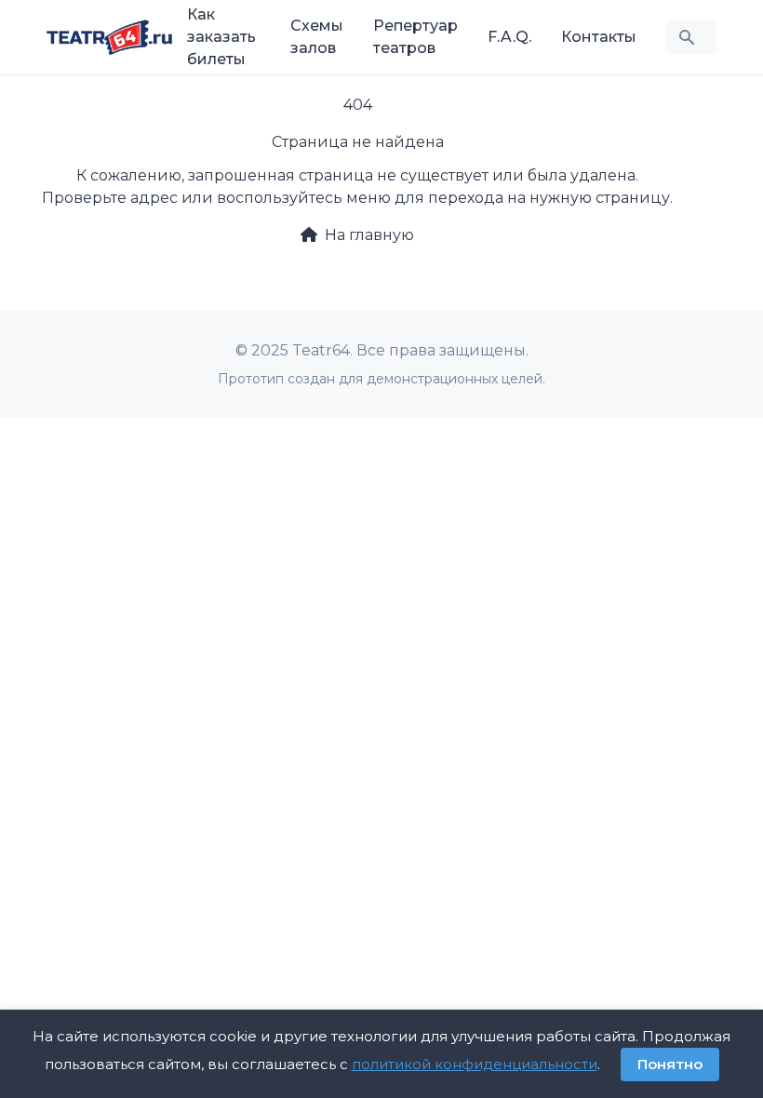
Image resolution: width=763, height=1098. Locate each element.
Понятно (670, 1064)
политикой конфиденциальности (474, 1064)
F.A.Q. (509, 37)
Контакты (598, 37)
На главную (369, 235)
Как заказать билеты (221, 37)
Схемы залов (316, 37)
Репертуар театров (415, 37)
